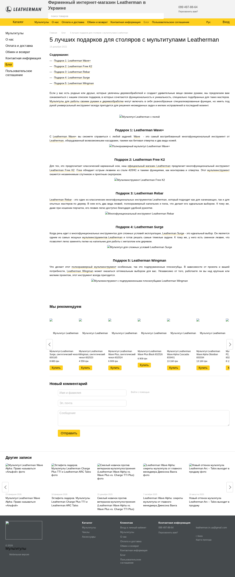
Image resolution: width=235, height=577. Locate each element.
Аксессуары (88, 536)
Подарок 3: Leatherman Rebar (72, 71)
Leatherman (57, 140)
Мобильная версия (19, 554)
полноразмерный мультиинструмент (94, 266)
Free (79, 170)
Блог (146, 22)
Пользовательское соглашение (170, 22)
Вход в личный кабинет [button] (133, 527)
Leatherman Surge (173, 233)
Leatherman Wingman (80, 271)
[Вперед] (229, 344)
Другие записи (19, 457)
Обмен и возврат (97, 22)
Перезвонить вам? (188, 11)
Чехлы (85, 532)
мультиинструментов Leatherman (102, 237)
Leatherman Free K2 (62, 170)
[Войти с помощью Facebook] (153, 392)
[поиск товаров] (161, 16)
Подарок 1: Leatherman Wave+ (72, 60)
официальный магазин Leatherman (149, 165)
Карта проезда (204, 540)
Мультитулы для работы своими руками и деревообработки (87, 101)
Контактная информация (126, 22)
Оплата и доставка (73, 22)
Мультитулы (42, 22)
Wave (137, 136)
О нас (55, 22)
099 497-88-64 (188, 7)
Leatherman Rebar (61, 199)
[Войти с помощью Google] (159, 392)
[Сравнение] (217, 9)
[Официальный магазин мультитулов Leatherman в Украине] (24, 530)
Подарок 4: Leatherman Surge (72, 77)
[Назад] (49, 344)
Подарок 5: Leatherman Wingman (74, 83)
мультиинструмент (218, 170)
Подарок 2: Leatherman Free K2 (73, 66)
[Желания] (207, 9)
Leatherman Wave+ (64, 136)
